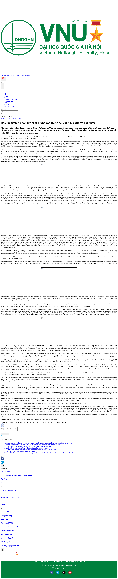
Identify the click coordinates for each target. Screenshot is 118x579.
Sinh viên (7, 103)
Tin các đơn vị (6, 512)
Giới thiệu (7, 96)
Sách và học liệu (7, 534)
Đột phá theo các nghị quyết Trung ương (16, 475)
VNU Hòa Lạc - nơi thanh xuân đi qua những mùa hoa (20, 451)
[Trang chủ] (56, 74)
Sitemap (28, 75)
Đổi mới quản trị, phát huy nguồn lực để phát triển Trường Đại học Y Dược (26, 448)
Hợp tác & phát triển (10, 101)
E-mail (17, 75)
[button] (59, 459)
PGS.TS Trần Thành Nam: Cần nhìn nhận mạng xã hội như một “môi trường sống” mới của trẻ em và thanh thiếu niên (38, 453)
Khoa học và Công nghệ (10, 497)
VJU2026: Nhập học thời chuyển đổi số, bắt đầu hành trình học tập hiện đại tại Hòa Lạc (30, 449)
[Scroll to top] (2, 549)
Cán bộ (6, 104)
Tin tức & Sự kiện (6, 118)
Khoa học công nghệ (10, 99)
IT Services (22, 75)
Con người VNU (7, 523)
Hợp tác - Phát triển (8, 490)
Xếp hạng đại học (7, 542)
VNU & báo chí (7, 538)
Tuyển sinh (5, 479)
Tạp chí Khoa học (7, 531)
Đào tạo (6, 98)
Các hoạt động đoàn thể (10, 546)
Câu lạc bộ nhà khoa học (10, 527)
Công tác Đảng (6, 516)
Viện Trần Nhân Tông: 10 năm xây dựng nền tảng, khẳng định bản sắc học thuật (27, 446)
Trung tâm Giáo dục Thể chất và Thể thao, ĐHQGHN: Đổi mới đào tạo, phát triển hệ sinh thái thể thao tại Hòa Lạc (38, 443)
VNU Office (11, 75)
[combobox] (3, 79)
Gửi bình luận (5, 434)
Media (3, 505)
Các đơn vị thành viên (10, 106)
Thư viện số (4, 75)
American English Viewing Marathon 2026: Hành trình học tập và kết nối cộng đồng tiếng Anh (32, 444)
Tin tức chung (17, 118)
